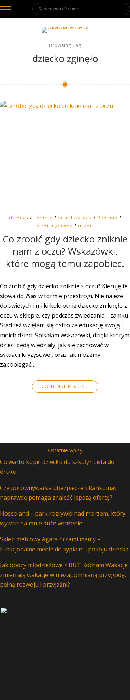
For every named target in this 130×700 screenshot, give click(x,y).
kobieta (43, 217)
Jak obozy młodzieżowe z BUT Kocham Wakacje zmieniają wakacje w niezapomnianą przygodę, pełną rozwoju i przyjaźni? (64, 575)
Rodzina (107, 217)
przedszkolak (75, 217)
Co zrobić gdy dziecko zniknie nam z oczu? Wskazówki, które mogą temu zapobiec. (65, 251)
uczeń (85, 225)
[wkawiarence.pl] (65, 30)
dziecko (19, 217)
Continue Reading (65, 386)
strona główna (55, 225)
